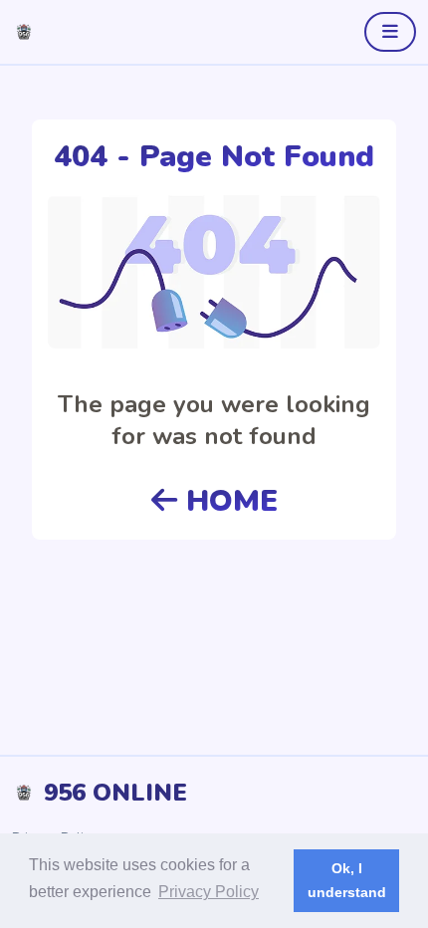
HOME (227, 501)
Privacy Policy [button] (208, 891)
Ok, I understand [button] (347, 880)
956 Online (115, 793)
